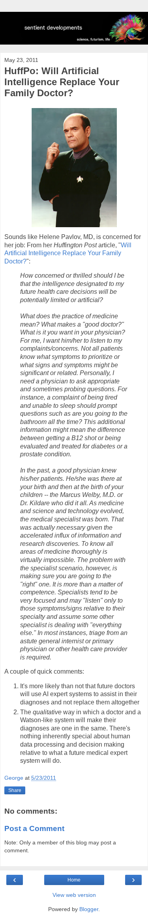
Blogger (88, 909)
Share (14, 790)
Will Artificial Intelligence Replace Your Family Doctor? (67, 253)
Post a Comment (34, 828)
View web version (74, 895)
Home (74, 880)
